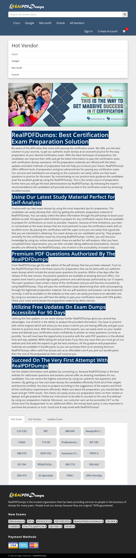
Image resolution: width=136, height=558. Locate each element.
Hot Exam (16, 419)
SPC (46, 431)
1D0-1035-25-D (62, 521)
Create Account (108, 31)
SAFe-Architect (16, 521)
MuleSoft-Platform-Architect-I (87, 521)
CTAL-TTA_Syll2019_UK (33, 526)
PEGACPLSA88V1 (47, 464)
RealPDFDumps (39, 555)
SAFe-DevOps (94, 475)
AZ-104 (22, 464)
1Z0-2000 (110, 521)
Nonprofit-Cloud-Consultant (95, 431)
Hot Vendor (34, 419)
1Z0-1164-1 (54, 526)
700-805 (69, 526)
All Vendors (77, 23)
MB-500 (70, 431)
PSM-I (70, 475)
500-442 (94, 464)
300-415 (22, 475)
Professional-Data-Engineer (71, 442)
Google (29, 23)
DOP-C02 (45, 453)
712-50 (46, 442)
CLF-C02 (22, 431)
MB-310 (22, 453)
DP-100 (94, 442)
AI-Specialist (46, 475)
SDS (30, 521)
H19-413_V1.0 (43, 521)
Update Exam (55, 419)
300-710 (70, 464)
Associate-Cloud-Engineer (71, 453)
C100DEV (13, 526)
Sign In (88, 31)
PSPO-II (94, 453)
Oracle (60, 23)
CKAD (21, 442)
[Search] (125, 14)
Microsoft (45, 23)
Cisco (16, 23)
